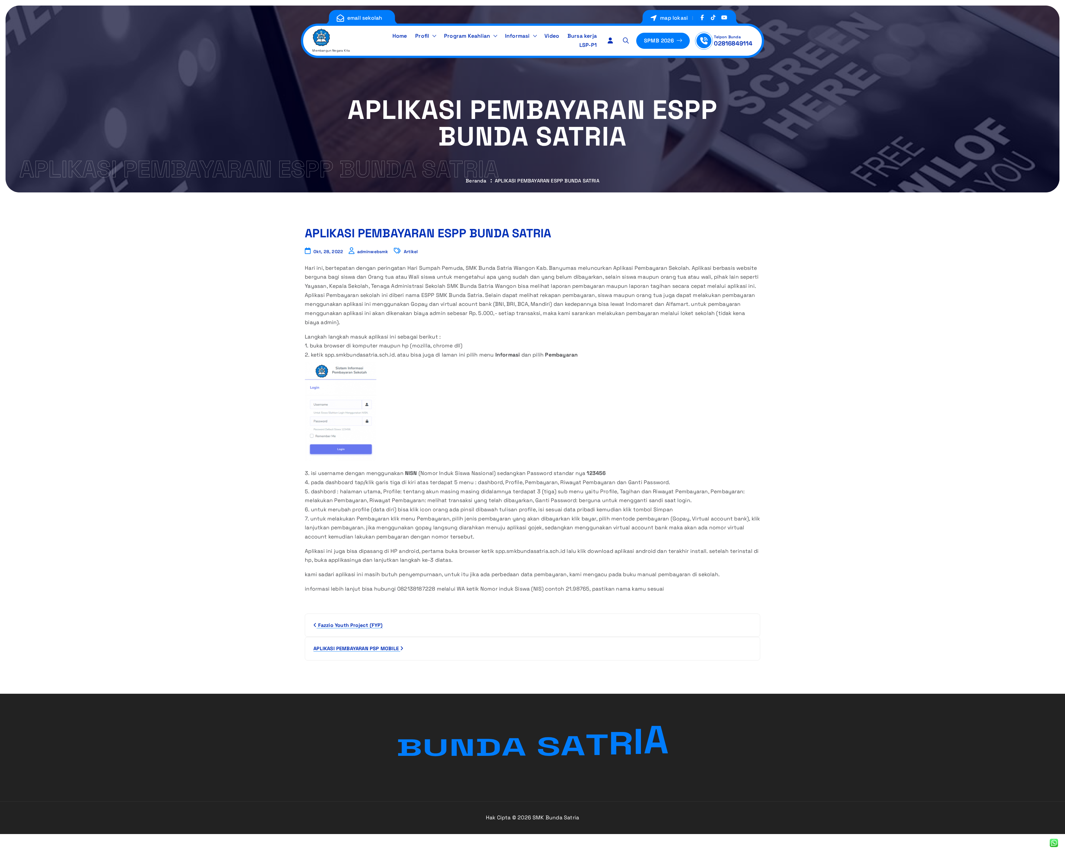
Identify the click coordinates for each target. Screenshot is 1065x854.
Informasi (517, 35)
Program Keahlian (467, 35)
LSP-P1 (588, 45)
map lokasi (674, 18)
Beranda (476, 180)
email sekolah (364, 18)
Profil (422, 35)
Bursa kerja (582, 35)
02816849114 (733, 43)
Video (551, 35)
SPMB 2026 (660, 40)
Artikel (411, 252)
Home (399, 35)
